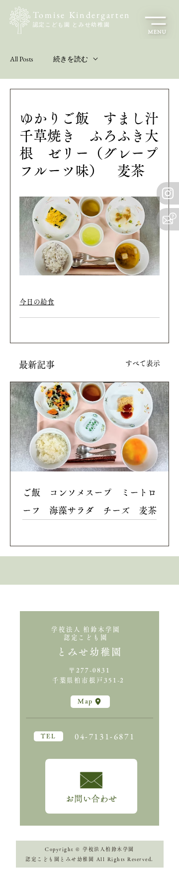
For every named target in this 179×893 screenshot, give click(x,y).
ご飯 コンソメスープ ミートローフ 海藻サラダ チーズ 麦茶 (89, 501)
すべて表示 (142, 363)
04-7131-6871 (105, 736)
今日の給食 (36, 301)
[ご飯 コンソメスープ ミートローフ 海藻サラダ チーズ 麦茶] (89, 426)
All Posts (21, 59)
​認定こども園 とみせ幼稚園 (71, 24)
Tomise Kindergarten (82, 14)
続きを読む (70, 59)
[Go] (168, 193)
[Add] (91, 786)
